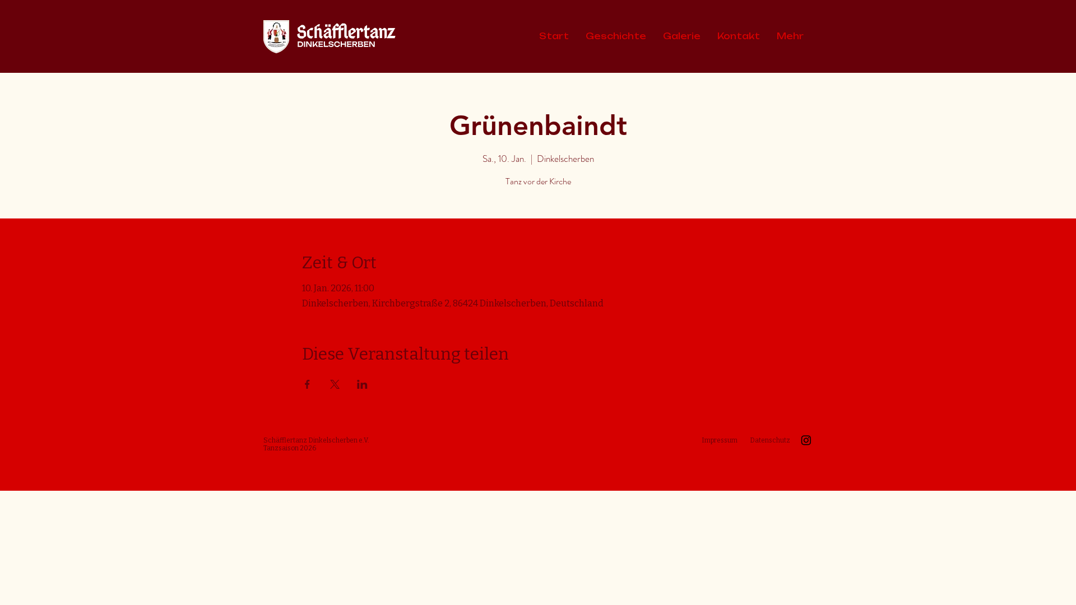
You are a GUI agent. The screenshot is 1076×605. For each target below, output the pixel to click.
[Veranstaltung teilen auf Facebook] (307, 384)
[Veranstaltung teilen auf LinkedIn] (362, 384)
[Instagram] (806, 440)
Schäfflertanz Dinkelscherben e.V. (316, 440)
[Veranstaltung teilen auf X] (335, 384)
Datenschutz (770, 440)
